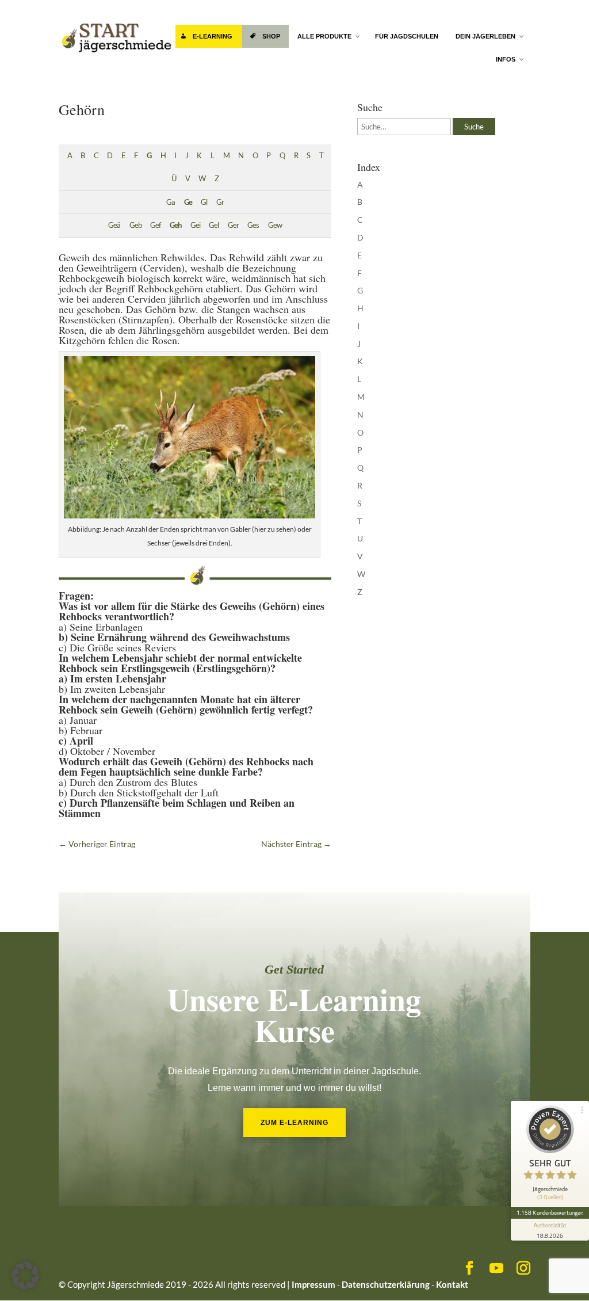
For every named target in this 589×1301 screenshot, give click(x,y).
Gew (275, 225)
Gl (204, 202)
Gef (155, 225)
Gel (214, 225)
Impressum (313, 1284)
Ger (233, 225)
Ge (188, 202)
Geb (135, 225)
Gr (220, 202)
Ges (253, 225)
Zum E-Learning (294, 1123)
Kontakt (452, 1284)
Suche (474, 126)
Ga (170, 202)
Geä (114, 225)
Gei (195, 225)
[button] (25, 1275)
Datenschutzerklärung (386, 1284)
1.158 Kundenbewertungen (550, 1212)
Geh (175, 225)
